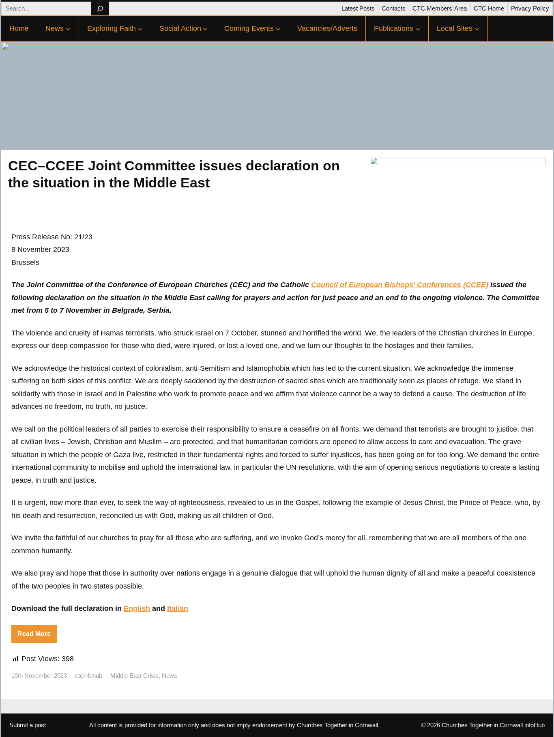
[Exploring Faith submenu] (140, 28)
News (169, 675)
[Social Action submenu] (205, 28)
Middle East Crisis (134, 675)
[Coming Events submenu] (278, 28)
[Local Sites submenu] (477, 28)
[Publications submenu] (417, 28)
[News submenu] (68, 28)
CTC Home (489, 8)
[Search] (100, 8)
